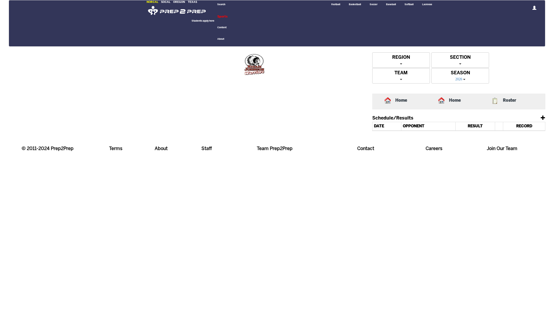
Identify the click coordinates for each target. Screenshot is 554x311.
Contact (365, 149)
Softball (409, 4)
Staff (206, 149)
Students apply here (203, 21)
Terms (115, 149)
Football (335, 4)
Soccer (373, 4)
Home (401, 101)
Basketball (355, 4)
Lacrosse (427, 4)
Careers (434, 149)
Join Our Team (502, 149)
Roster (509, 101)
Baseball (391, 4)
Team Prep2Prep (275, 149)
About (161, 149)
